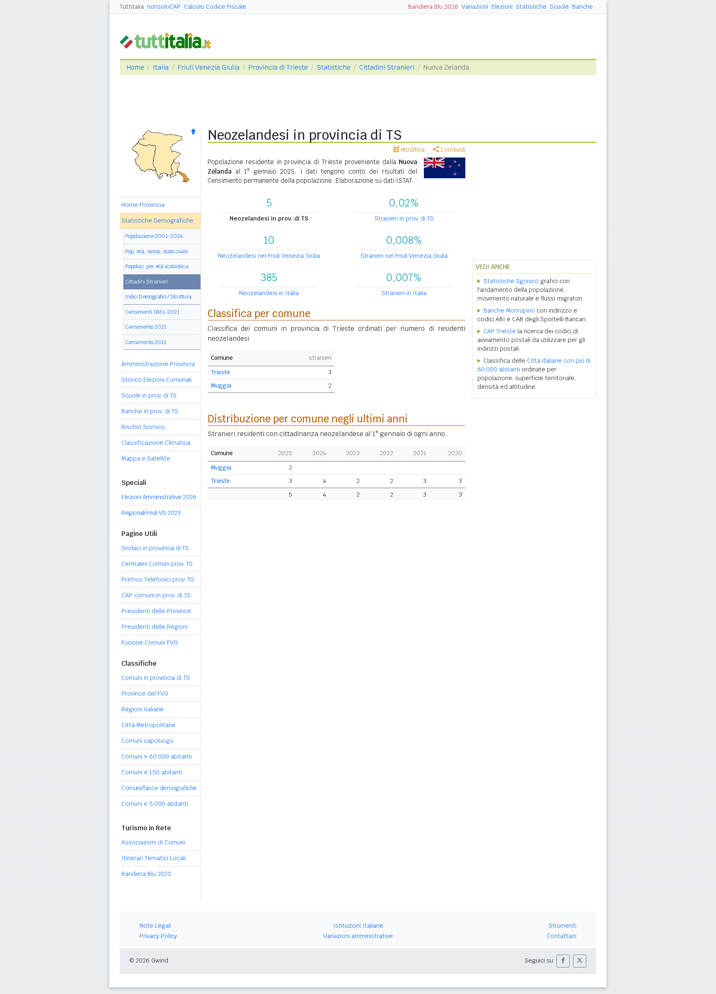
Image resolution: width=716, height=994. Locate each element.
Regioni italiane (142, 709)
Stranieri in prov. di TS (404, 218)
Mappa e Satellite (145, 458)
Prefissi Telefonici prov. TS (157, 579)
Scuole (559, 6)
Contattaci (561, 936)
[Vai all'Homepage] (169, 40)
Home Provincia (142, 204)
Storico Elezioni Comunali (156, 379)
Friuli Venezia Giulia (208, 67)
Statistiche (531, 6)
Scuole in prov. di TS (149, 395)
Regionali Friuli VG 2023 (150, 512)
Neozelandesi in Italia (269, 293)
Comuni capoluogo (147, 740)
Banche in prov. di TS (149, 411)
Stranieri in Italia (404, 293)
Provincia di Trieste (278, 67)
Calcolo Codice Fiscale (215, 6)
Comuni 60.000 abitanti (156, 756)
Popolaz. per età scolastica (157, 266)
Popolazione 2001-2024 (154, 236)
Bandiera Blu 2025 (146, 874)
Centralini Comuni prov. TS (157, 563)
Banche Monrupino (509, 310)
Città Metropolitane (148, 725)
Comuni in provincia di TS (155, 677)
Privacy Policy (158, 936)
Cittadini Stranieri (386, 67)
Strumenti (562, 925)
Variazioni (475, 6)
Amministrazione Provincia (158, 364)
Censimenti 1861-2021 (152, 311)
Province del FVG (144, 693)
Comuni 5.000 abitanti (154, 803)
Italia (161, 67)
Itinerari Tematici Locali (153, 858)
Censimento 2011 (145, 342)
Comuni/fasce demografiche (159, 788)
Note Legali (155, 925)
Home (135, 67)
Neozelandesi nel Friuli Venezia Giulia (269, 255)
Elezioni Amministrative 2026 (158, 497)
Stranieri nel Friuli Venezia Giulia (404, 255)
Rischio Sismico (143, 427)
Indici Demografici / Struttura (158, 296)
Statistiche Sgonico (511, 281)
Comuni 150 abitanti (151, 772)
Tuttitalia (132, 6)
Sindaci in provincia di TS (155, 548)
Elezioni (502, 6)
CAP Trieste (500, 331)
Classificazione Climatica (155, 442)
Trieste (220, 372)
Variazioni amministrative (358, 936)
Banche (582, 6)
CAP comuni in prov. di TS (156, 595)
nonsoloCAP (164, 6)
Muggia (221, 385)
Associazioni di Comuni (153, 842)
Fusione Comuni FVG (149, 642)
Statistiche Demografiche (157, 220)
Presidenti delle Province (156, 611)
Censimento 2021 (146, 326)
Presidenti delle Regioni (154, 626)
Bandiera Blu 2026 (433, 6)
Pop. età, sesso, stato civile (156, 251)
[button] (563, 961)
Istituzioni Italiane (358, 925)
